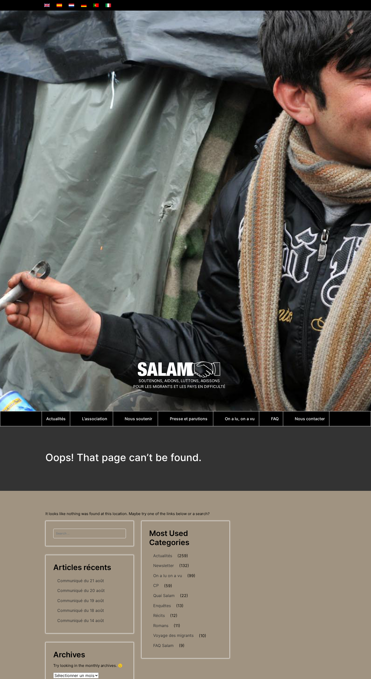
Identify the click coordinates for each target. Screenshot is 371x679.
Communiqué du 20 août (81, 590)
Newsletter (163, 565)
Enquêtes (162, 605)
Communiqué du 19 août (80, 600)
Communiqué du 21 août (80, 580)
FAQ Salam (163, 645)
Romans (160, 625)
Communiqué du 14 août (80, 620)
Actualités (162, 555)
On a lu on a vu (167, 575)
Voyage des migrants (173, 635)
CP (156, 585)
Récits (159, 615)
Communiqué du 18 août (80, 610)
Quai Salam (164, 595)
